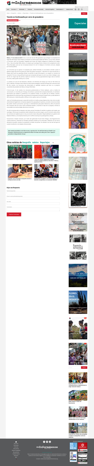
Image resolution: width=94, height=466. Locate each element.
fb (75, 9)
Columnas (30, 9)
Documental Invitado (38, 9)
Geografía (13, 13)
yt (81, 9)
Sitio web (9, 201)
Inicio (8, 9)
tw (78, 9)
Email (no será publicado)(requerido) (15, 196)
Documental (16, 448)
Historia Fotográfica (49, 9)
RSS (16, 457)
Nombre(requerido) (11, 191)
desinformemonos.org (47, 452)
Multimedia (21, 9)
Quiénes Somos (69, 9)
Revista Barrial (59, 9)
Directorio (16, 455)
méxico (19, 13)
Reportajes (25, 13)
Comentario (9, 207)
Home (8, 13)
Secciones (16, 443)
